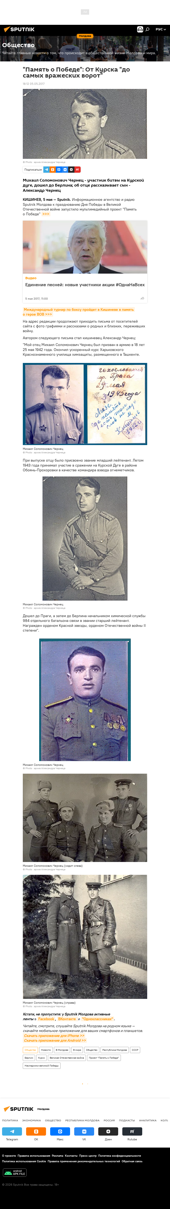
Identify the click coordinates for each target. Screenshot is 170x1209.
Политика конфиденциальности (119, 1156)
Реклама (57, 1156)
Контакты (71, 1156)
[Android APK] (15, 1173)
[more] (142, 298)
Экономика (31, 1120)
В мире (77, 1049)
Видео (30, 278)
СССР (135, 1049)
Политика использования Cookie (24, 1161)
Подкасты (127, 1120)
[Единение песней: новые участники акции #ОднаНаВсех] (85, 247)
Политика (10, 1120)
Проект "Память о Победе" (104, 1057)
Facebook (46, 1018)
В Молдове (62, 1049)
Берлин (29, 1057)
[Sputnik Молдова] (20, 33)
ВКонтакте (67, 1018)
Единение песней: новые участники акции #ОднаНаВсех (85, 284)
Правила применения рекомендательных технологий (84, 1161)
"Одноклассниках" (97, 1018)
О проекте (9, 1156)
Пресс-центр (88, 1156)
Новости (46, 1049)
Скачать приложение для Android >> (55, 1040)
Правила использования (34, 1156)
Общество (30, 1049)
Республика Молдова (114, 1049)
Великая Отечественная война (67, 1057)
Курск (41, 1057)
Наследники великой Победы (42, 1065)
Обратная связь (132, 1161)
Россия (109, 1120)
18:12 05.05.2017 (34, 84)
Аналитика (148, 1120)
